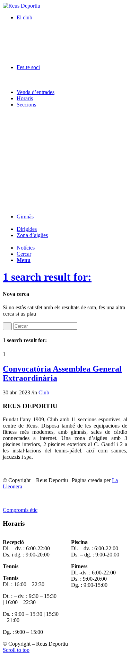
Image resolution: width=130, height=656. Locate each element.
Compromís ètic (20, 510)
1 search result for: (47, 277)
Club (43, 392)
